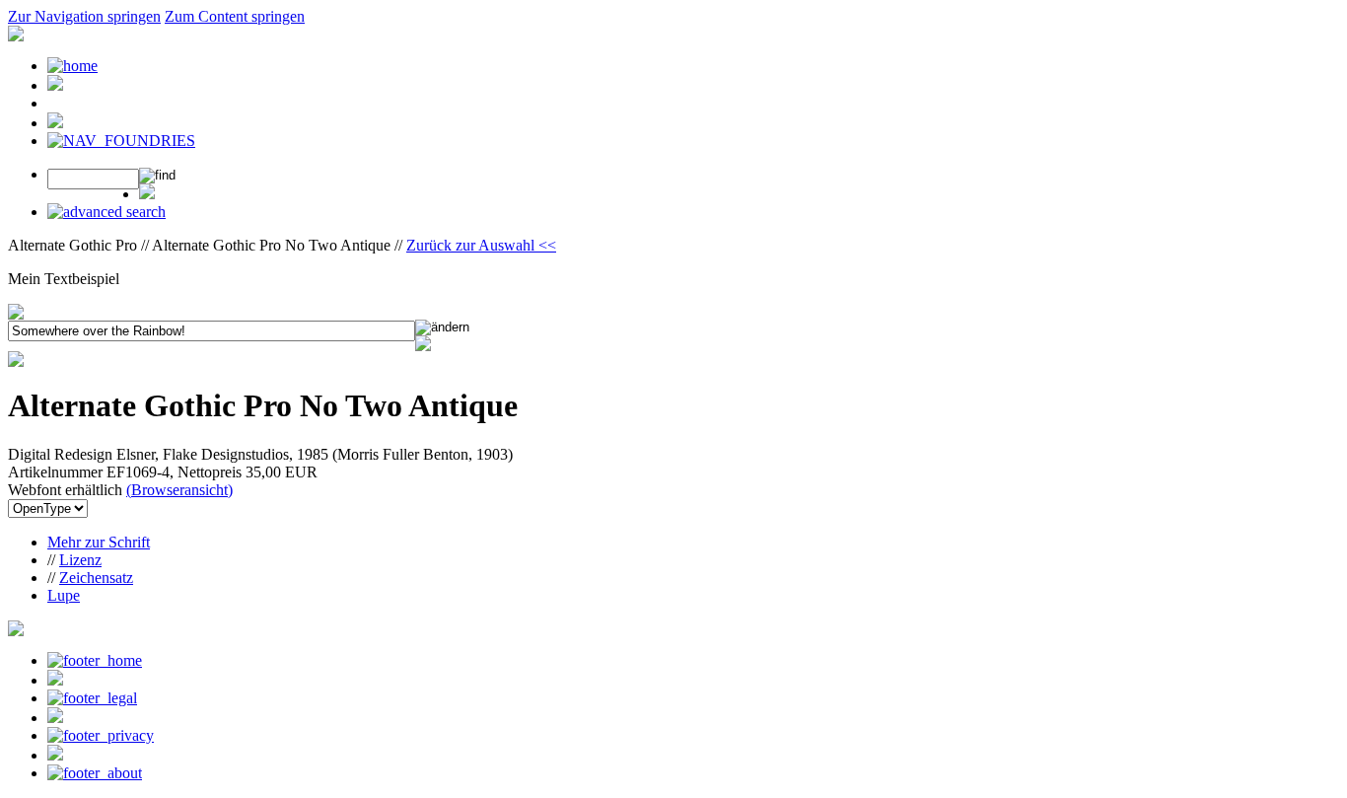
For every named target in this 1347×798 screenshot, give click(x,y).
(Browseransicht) (179, 489)
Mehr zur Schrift (98, 542)
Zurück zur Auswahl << (481, 245)
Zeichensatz (96, 577)
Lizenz (80, 559)
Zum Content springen (235, 16)
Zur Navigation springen (84, 16)
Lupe (63, 595)
